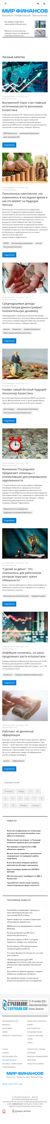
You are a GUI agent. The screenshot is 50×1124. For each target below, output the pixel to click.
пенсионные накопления (22, 243)
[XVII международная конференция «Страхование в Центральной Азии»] (25, 1005)
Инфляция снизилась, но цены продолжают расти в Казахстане (23, 654)
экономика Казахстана (29, 133)
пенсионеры (9, 409)
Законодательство (10, 1021)
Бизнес (5, 1032)
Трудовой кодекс (38, 596)
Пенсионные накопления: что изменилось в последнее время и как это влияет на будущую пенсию (25, 199)
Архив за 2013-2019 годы (12, 1084)
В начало (8, 791)
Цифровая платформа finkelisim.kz (18, 512)
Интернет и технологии (12, 1036)
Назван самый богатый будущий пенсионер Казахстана (24, 391)
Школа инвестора (10, 1056)
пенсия (39, 243)
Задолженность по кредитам (15, 509)
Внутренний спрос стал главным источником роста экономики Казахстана (24, 106)
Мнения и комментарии (37, 1056)
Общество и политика (36, 1021)
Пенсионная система (12, 247)
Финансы (6, 1025)
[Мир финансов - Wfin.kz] (25, 13)
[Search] (44, 3)
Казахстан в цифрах (35, 1064)
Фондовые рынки (34, 1032)
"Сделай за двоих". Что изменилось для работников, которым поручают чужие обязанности (22, 574)
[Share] (38, 3)
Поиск (30, 1043)
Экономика (7, 1028)
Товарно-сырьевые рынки (35, 1037)
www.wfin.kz (17, 1104)
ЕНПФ (6, 243)
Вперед (23, 805)
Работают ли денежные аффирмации (18, 733)
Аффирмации (18, 761)
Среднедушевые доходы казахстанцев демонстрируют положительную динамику (22, 307)
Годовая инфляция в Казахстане (28, 675)
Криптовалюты (33, 1028)
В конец (36, 805)
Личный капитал (9, 1060)
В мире (30, 1025)
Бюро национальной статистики (17, 333)
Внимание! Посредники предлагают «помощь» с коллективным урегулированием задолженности (24, 474)
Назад (21, 791)
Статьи (5, 1049)
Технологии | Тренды (36, 1049)
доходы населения (32, 329)
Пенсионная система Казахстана (17, 412)
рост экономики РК (11, 137)
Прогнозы (31, 1060)
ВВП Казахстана (10, 133)
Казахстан (17, 329)
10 (13, 805)
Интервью (31, 1053)
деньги (6, 329)
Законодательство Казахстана (16, 596)
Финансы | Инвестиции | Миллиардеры (12, 1065)
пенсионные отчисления (27, 409)
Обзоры (5, 1053)
